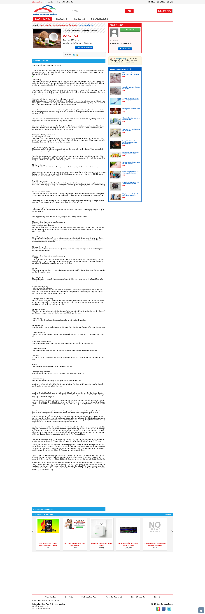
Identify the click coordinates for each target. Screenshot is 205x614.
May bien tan (36, 384)
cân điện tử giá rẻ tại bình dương (54, 448)
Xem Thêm (168, 514)
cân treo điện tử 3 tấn (64, 457)
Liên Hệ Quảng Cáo (138, 597)
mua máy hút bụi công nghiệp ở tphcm (80, 72)
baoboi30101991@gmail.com (122, 43)
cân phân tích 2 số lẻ (45, 402)
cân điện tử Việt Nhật (93, 441)
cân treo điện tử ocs (72, 459)
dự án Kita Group (72, 464)
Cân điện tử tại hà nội (76, 404)
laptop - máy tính (45, 25)
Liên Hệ (157, 597)
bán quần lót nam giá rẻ (71, 413)
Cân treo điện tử (47, 455)
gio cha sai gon (53, 600)
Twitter (74, 55)
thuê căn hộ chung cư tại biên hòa (93, 427)
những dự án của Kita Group (57, 462)
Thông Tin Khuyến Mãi (99, 19)
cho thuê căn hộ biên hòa (82, 432)
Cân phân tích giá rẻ (39, 400)
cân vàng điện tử (40, 418)
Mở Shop (151, 2)
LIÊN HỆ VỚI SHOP (84, 47)
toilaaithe (115, 40)
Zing (77, 55)
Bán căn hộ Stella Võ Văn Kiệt (79, 466)
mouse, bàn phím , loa (86, 25)
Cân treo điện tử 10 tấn (56, 459)
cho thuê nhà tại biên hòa (78, 430)
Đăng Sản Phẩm (164, 11)
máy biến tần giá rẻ (47, 397)
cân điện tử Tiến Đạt (98, 420)
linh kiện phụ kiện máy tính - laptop (65, 25)
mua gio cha (42, 600)
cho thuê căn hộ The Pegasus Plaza (71, 434)
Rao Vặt (50, 2)
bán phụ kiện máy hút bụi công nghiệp (91, 300)
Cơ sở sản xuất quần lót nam (81, 411)
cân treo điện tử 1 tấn (90, 455)
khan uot (59, 386)
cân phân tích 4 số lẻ (72, 402)
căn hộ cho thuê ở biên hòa (47, 427)
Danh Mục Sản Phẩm (42, 19)
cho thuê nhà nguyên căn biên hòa (54, 429)
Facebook (164, 609)
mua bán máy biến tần (39, 395)
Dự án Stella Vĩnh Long (45, 470)
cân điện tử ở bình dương (89, 446)
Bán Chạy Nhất (79, 19)
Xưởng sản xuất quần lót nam (52, 413)
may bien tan (81, 393)
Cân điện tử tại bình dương (94, 448)
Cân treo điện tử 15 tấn (91, 459)
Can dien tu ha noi (55, 404)
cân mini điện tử (46, 441)
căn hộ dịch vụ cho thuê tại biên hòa (49, 432)
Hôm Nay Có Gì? (62, 19)
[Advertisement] (68, 487)
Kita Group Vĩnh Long (39, 466)
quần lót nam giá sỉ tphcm (41, 411)
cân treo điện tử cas (80, 457)
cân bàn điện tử (56, 416)
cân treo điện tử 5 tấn (49, 457)
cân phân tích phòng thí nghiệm (88, 400)
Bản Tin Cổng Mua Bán (65, 2)
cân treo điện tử (56, 420)
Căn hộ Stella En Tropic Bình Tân (86, 468)
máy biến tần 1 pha (62, 395)
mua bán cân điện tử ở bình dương (56, 445)
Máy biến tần (36, 393)
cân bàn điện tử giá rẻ (92, 416)
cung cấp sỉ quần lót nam (89, 413)
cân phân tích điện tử (85, 418)
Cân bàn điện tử (37, 439)
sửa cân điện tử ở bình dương (58, 450)
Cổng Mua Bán (37, 2)
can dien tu (73, 421)
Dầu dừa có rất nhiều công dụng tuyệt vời (80, 30)
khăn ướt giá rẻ (49, 386)
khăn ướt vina (86, 384)
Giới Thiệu (69, 597)
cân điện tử (74, 420)
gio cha (34, 600)
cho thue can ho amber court (47, 434)
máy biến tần (70, 384)
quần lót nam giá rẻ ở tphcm (60, 411)
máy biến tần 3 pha (81, 395)
